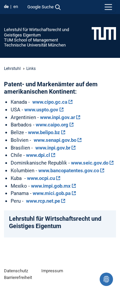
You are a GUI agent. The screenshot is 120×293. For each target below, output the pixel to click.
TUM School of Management (31, 39)
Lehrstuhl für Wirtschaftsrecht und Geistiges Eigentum (36, 32)
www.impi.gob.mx (51, 186)
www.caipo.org (52, 125)
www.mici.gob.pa (52, 193)
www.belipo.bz (44, 132)
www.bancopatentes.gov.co (68, 171)
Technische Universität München (35, 44)
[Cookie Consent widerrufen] (106, 279)
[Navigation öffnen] (108, 7)
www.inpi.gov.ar (57, 117)
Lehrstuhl (12, 68)
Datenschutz (16, 270)
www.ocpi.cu (41, 178)
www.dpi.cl (38, 155)
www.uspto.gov (41, 110)
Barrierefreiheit (18, 277)
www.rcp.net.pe (43, 201)
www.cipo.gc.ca (49, 102)
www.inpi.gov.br (52, 148)
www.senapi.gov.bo (55, 140)
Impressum (52, 270)
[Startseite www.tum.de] (104, 33)
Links (31, 68)
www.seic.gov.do (89, 163)
